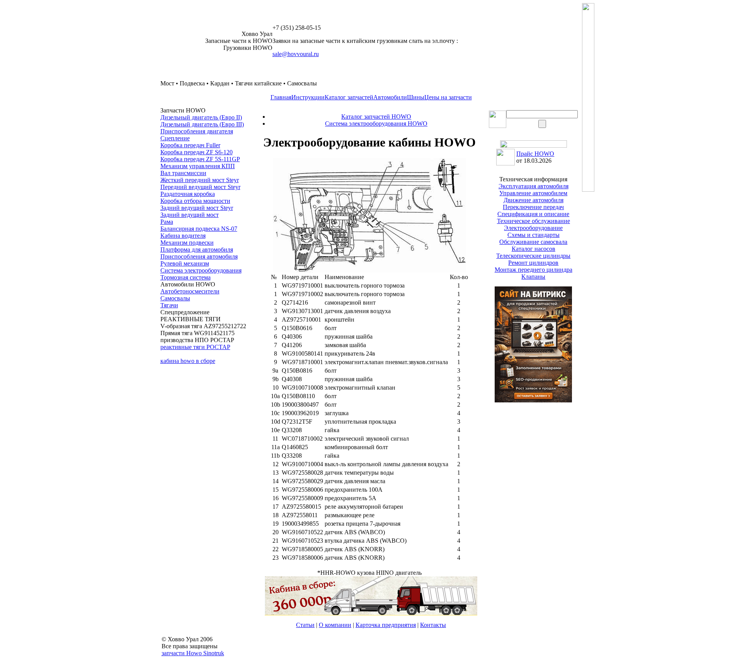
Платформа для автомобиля (196, 249)
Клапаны (533, 276)
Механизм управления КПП (197, 166)
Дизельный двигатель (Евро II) (201, 117)
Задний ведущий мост (189, 214)
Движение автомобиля (533, 200)
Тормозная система (185, 277)
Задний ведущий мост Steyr (196, 207)
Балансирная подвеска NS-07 (198, 228)
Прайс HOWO (535, 153)
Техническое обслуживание (533, 221)
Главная (281, 97)
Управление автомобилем (533, 193)
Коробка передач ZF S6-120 (196, 152)
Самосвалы (175, 298)
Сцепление (175, 138)
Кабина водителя (183, 235)
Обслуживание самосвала (533, 242)
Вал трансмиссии (183, 173)
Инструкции (308, 97)
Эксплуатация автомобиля (533, 186)
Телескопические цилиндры (533, 255)
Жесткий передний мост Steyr (199, 180)
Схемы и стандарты (533, 235)
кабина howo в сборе (187, 361)
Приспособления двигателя (196, 131)
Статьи (305, 625)
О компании (335, 625)
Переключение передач (533, 207)
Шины (415, 97)
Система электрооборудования (201, 270)
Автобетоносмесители (190, 291)
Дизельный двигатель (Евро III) (202, 124)
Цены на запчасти (448, 97)
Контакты (433, 625)
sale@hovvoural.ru (295, 54)
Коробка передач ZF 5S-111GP (200, 159)
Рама (166, 221)
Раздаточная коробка (187, 194)
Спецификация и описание (533, 214)
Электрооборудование (533, 228)
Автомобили (390, 97)
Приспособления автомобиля (199, 256)
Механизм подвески (187, 242)
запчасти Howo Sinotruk (193, 653)
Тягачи (169, 305)
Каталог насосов (533, 248)
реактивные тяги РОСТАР (195, 347)
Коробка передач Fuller (190, 145)
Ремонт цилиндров (533, 262)
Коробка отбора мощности (195, 201)
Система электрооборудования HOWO (376, 123)
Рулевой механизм (184, 263)
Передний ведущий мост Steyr (200, 187)
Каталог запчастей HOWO (376, 116)
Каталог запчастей (349, 97)
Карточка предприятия (386, 625)
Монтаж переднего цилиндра (533, 269)
